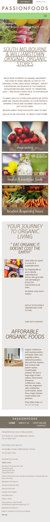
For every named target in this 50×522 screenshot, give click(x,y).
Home (12, 422)
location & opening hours (25, 211)
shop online (25, 147)
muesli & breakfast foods (25, 179)
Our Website (25, 2)
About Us (24, 422)
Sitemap (4, 515)
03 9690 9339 (10, 438)
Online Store (41, 2)
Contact (41, 425)
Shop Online (39, 422)
